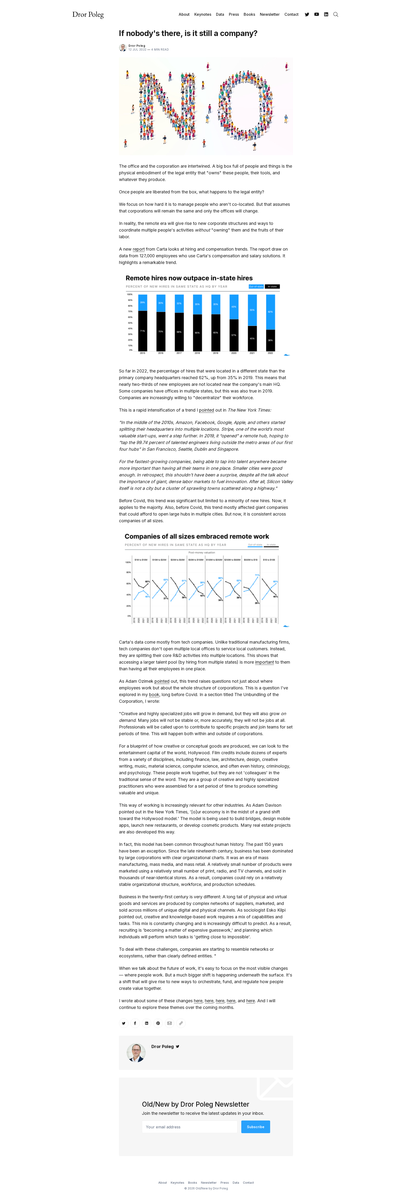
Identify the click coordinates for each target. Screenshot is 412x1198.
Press (234, 14)
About (184, 14)
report (139, 249)
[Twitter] (307, 14)
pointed (206, 410)
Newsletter (270, 14)
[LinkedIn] (326, 14)
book (154, 694)
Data (220, 14)
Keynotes (202, 14)
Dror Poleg (137, 45)
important (264, 662)
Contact (291, 14)
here (198, 1000)
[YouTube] (316, 14)
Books (249, 14)
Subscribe (255, 1127)
